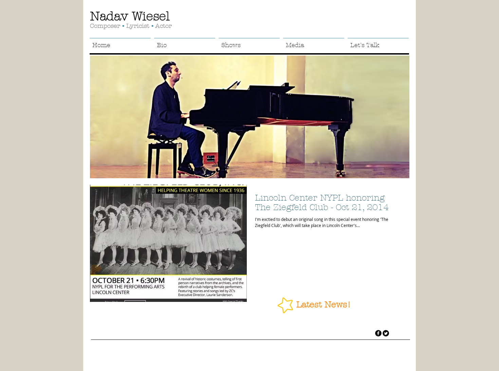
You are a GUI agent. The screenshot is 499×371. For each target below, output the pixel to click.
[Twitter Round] (386, 333)
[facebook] (378, 333)
